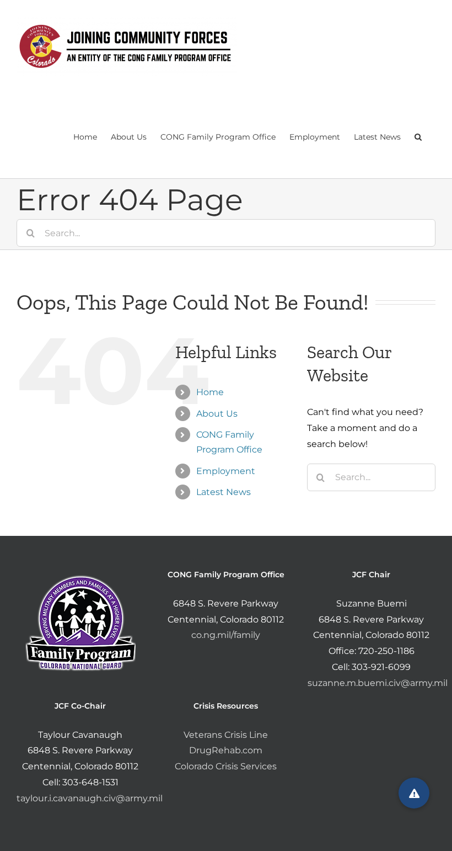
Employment (225, 471)
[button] (418, 135)
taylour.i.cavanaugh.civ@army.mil (90, 798)
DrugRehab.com (225, 750)
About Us (217, 413)
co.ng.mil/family (225, 635)
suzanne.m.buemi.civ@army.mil (378, 683)
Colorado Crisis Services (226, 766)
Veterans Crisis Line (226, 735)
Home (210, 392)
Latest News (223, 492)
